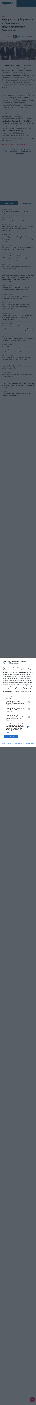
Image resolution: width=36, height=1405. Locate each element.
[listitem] (18, 697)
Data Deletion (6, 743)
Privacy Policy (29, 743)
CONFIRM (11, 736)
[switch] (28, 702)
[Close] (32, 661)
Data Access (18, 743)
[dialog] (18, 702)
